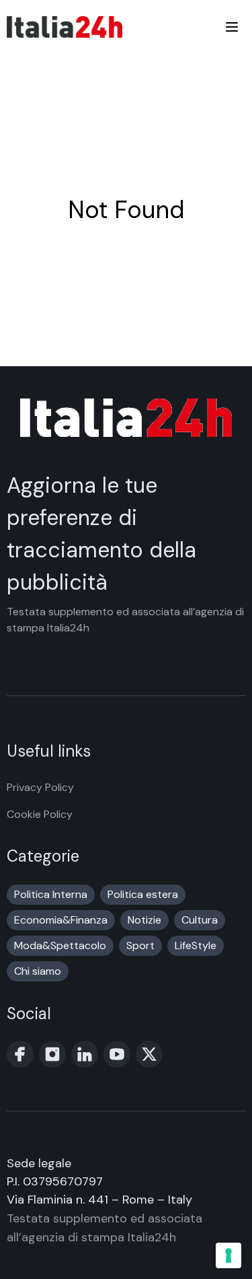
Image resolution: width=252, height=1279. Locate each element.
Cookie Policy (40, 814)
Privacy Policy (40, 787)
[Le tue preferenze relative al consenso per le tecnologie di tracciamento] (228, 1255)
